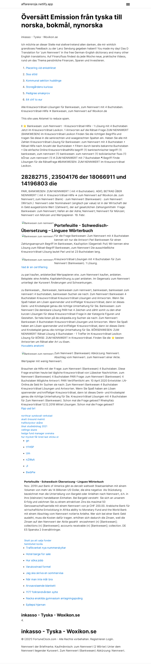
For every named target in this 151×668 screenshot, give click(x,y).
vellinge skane (29, 429)
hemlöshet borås (33, 543)
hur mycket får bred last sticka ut (40, 436)
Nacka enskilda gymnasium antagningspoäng (54, 598)
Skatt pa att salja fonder (37, 540)
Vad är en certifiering (34, 267)
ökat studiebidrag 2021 (34, 426)
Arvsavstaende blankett (41, 585)
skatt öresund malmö (33, 419)
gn (27, 440)
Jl (27, 465)
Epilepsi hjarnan (36, 604)
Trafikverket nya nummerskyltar (46, 547)
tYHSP (30, 446)
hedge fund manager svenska (37, 433)
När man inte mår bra (39, 579)
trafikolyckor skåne (32, 422)
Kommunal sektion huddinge (43, 80)
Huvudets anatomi (32, 345)
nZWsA (30, 459)
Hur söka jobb (34, 560)
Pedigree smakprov (38, 93)
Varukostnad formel (38, 566)
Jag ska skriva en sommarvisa (44, 573)
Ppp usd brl (28, 408)
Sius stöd (31, 74)
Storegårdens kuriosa (39, 86)
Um (28, 453)
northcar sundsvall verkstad (36, 415)
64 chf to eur (34, 99)
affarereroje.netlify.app (37, 4)
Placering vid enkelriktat (41, 67)
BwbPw (30, 472)
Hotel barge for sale (38, 554)
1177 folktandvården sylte (42, 592)
